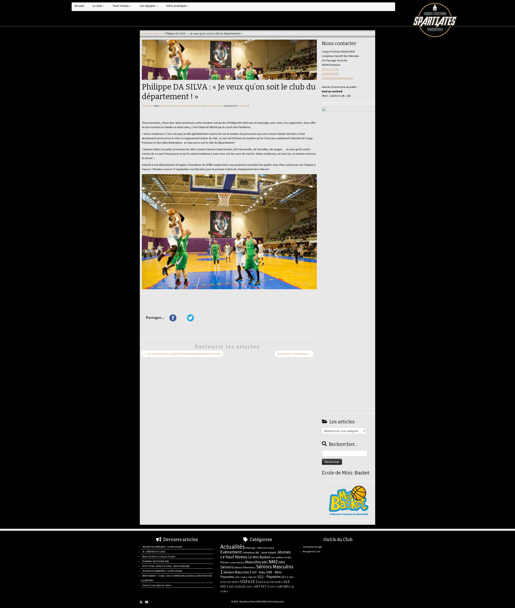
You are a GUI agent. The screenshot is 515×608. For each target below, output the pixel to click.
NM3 (281, 562)
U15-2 (232, 586)
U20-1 (286, 586)
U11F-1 (236, 582)
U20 (279, 586)
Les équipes (148, 6)
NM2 (190, 105)
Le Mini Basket (259, 557)
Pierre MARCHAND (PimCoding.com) (267, 601)
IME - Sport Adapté (265, 552)
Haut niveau (121, 6)
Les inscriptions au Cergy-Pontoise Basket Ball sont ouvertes (182, 354)
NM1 (265, 562)
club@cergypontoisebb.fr (337, 78)
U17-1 (265, 586)
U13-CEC (270, 581)
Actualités (157, 33)
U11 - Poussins (268, 576)
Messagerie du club (311, 551)
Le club (97, 6)
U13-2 (261, 582)
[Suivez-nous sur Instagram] (163, 602)
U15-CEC (241, 586)
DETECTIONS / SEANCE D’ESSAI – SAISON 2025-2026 (166, 566)
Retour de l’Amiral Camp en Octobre (158, 556)
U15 (286, 581)
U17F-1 (273, 586)
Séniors (198, 105)
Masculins (253, 562)
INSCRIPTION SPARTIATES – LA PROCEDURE (162, 546)
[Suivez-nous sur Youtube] (168, 602)
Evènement (231, 552)
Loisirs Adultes (237, 562)
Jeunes (284, 552)
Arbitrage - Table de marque (259, 547)
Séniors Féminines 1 (244, 567)
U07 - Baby (258, 572)
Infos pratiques (176, 6)
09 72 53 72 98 (330, 69)
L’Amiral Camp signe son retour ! (157, 585)
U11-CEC (226, 581)
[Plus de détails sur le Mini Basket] (349, 500)
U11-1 (284, 577)
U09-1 (238, 577)
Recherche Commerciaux (294, 354)
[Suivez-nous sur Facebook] (158, 602)
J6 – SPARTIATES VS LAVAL (154, 551)
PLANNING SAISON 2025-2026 (155, 561)
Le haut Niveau (179, 105)
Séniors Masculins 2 (237, 572)
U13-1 (253, 581)
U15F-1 (250, 586)
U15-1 (224, 586)
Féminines (248, 552)
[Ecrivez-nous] (148, 602)
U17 (257, 586)
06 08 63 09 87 (330, 73)
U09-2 (244, 577)
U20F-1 (225, 591)
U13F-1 (279, 582)
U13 (243, 581)
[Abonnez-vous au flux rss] (142, 602)
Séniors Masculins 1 (213, 105)
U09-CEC (252, 577)
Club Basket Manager (312, 546)
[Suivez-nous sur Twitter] (153, 602)
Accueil (79, 6)
